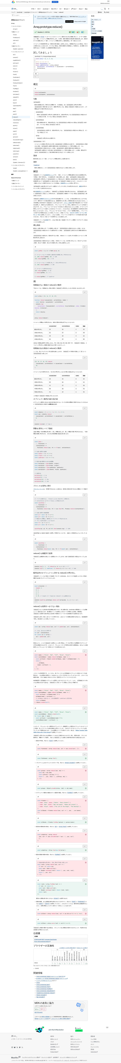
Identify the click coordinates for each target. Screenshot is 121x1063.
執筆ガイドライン (75, 1044)
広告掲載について (54, 1046)
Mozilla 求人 (53, 1044)
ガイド (92, 1044)
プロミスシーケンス (38, 489)
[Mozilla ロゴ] (15, 1057)
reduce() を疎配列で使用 (42, 553)
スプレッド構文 (68, 202)
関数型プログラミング (46, 198)
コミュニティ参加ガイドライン (68, 1057)
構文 (93, 22)
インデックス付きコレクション (44, 980)
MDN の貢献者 (45, 1016)
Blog (86, 9)
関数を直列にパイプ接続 (42, 428)
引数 (35, 99)
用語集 (92, 1049)
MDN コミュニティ (75, 1039)
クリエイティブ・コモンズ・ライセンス (65, 1060)
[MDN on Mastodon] (20, 1047)
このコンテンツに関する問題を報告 (60, 1018)
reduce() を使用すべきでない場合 (46, 606)
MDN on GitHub (75, 1049)
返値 (35, 155)
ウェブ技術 (93, 1039)
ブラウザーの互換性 (97, 31)
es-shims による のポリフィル (51, 978)
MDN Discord (74, 1046)
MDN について (54, 1039)
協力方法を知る (39, 1012)
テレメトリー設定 (45, 1057)
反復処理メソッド (49, 175)
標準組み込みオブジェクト (18, 20)
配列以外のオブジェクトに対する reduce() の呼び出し (54, 573)
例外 (35, 162)
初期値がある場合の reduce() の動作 (47, 348)
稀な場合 (36, 225)
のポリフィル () (50, 976)
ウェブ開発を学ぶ (95, 1041)
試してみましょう (96, 19)
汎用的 (46, 220)
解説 (93, 24)
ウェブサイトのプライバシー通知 (30, 1057)
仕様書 (93, 28)
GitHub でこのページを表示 (42, 1018)
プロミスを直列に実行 (42, 486)
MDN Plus (53, 1049)
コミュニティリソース (76, 1041)
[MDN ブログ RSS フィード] (22, 1047)
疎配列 (80, 186)
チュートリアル (95, 1046)
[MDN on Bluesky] (15, 1047)
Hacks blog (93, 1052)
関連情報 (94, 33)
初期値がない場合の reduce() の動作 (47, 285)
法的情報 (55, 1057)
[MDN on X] (17, 1047)
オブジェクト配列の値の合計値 (45, 399)
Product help (53, 1052)
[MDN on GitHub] (12, 1047)
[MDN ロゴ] (14, 1036)
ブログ (52, 1041)
